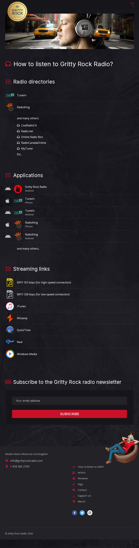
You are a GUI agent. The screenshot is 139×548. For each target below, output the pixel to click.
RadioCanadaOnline (33, 143)
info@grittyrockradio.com (26, 461)
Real (19, 342)
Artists (81, 472)
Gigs (80, 484)
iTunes (21, 306)
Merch (81, 501)
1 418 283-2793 (19, 466)
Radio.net (27, 131)
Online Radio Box (32, 137)
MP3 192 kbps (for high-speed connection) (44, 282)
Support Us (84, 495)
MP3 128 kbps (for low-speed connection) (43, 294)
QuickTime (24, 330)
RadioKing (23, 107)
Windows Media (27, 354)
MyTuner (27, 148)
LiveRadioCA (29, 125)
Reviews (82, 478)
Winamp (22, 318)
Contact (82, 490)
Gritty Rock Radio (36, 187)
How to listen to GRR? (90, 466)
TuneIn (21, 95)
